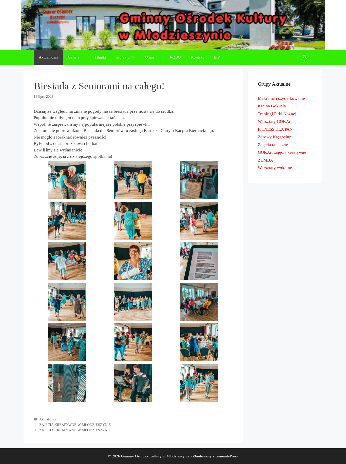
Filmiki (100, 57)
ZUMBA (265, 160)
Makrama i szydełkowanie (281, 98)
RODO (175, 57)
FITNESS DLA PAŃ (275, 129)
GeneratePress (227, 456)
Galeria (73, 57)
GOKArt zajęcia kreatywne (282, 152)
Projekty (122, 57)
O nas (149, 57)
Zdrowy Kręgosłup (275, 136)
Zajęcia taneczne (273, 144)
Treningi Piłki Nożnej (277, 113)
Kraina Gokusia (272, 106)
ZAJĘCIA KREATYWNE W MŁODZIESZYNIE (75, 425)
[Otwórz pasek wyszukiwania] (304, 57)
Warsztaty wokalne (275, 167)
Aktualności (48, 57)
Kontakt (197, 57)
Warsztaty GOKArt (275, 121)
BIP (217, 57)
